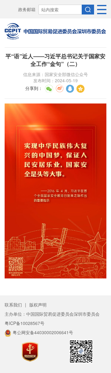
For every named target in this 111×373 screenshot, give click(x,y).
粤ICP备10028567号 (24, 323)
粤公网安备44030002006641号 (43, 332)
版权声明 (38, 305)
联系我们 (13, 305)
